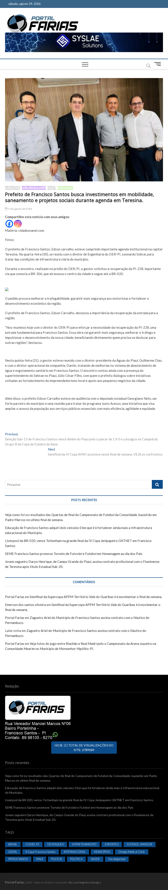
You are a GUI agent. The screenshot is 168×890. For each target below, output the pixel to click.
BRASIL (12, 844)
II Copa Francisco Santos (41, 852)
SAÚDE (95, 859)
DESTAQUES (12, 186)
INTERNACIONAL (75, 852)
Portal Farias (14, 597)
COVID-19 (32, 844)
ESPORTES (112, 844)
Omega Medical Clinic (131, 852)
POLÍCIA (56, 859)
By (70, 882)
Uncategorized (116, 859)
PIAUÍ (39, 859)
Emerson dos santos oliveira (25, 605)
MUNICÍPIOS (65, 186)
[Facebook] (9, 224)
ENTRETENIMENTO (34, 186)
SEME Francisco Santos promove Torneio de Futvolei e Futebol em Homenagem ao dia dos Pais (73, 554)
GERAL (51, 186)
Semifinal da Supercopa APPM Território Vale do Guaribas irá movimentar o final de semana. (96, 597)
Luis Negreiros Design (87, 882)
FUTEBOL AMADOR (139, 844)
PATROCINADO (18, 859)
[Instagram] (18, 224)
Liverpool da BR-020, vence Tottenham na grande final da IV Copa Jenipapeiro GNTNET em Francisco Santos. (79, 800)
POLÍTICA (76, 859)
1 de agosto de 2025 (19, 208)
